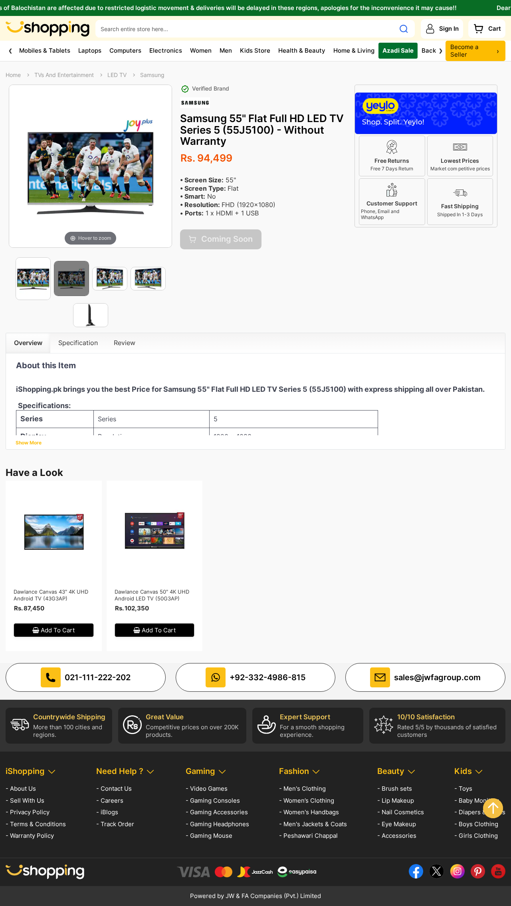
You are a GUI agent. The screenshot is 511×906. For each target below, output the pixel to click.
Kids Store (255, 50)
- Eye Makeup (396, 824)
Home (13, 75)
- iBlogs (107, 812)
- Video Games (207, 788)
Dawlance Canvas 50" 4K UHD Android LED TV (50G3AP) (152, 595)
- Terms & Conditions (36, 824)
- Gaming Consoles (213, 800)
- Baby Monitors (476, 800)
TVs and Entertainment (64, 75)
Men (226, 50)
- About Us (21, 788)
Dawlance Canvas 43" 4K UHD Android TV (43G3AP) (51, 595)
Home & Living (353, 50)
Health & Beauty (301, 50)
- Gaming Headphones (217, 824)
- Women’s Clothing (306, 800)
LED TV (117, 75)
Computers (125, 50)
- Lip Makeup (395, 800)
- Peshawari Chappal (308, 835)
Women (201, 50)
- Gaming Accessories (217, 812)
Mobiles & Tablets (44, 50)
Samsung (152, 75)
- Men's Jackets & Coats (313, 824)
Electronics (165, 50)
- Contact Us (114, 788)
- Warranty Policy (30, 835)
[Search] (404, 29)
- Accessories (396, 835)
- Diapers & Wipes (479, 812)
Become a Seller (474, 51)
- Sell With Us (25, 800)
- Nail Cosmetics (400, 812)
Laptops (89, 50)
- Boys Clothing (476, 824)
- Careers (109, 800)
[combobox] (245, 29)
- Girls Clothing (476, 835)
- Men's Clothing (302, 788)
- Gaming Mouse (209, 835)
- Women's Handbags (309, 812)
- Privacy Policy (28, 812)
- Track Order (115, 824)
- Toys (463, 788)
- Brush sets (394, 788)
